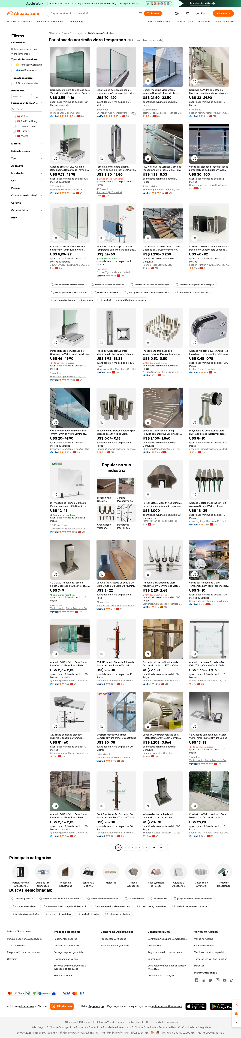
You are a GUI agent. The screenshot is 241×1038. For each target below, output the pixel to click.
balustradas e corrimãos (27, 914)
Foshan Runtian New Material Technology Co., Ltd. (209, 264)
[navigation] (26, 441)
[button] (140, 13)
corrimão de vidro (90, 914)
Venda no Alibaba (203, 938)
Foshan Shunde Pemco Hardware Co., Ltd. (117, 680)
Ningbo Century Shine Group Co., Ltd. (163, 371)
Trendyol (158, 1022)
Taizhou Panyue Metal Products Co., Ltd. (163, 112)
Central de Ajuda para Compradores (167, 938)
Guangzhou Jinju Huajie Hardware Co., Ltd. (209, 185)
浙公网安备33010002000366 (178, 1032)
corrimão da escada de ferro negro (151, 284)
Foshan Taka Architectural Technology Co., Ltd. (117, 605)
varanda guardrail (24, 898)
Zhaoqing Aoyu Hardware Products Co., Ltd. (209, 521)
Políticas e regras (63, 975)
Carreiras (12, 958)
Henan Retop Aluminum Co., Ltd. (68, 376)
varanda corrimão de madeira (109, 284)
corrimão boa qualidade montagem (197, 284)
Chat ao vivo (154, 945)
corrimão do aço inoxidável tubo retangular (124, 300)
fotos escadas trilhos (25, 906)
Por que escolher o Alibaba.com (24, 938)
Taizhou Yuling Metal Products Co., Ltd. (70, 608)
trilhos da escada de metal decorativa (62, 898)
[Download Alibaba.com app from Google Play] (222, 1006)
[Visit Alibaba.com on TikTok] (232, 980)
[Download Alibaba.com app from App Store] (196, 1006)
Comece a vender (204, 945)
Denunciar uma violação (160, 975)
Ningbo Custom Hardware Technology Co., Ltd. (117, 448)
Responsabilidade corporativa (23, 952)
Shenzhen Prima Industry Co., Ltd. (161, 448)
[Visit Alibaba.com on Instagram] (217, 980)
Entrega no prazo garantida (68, 952)
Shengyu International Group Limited (209, 601)
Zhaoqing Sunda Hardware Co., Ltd (208, 448)
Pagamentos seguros (65, 938)
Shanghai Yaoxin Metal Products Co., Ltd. (70, 753)
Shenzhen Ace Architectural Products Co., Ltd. (117, 112)
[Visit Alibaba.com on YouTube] (224, 980)
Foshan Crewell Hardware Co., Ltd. (208, 369)
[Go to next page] (168, 847)
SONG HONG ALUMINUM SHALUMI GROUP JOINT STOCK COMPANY (163, 521)
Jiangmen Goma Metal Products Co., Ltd (163, 603)
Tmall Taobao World (103, 1022)
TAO (148, 1022)
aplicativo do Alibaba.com (167, 1006)
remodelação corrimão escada (194, 292)
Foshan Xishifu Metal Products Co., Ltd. (209, 112)
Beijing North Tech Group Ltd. (66, 189)
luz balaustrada (136, 898)
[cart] (188, 14)
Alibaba (53, 33)
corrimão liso (160, 898)
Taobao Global (135, 1022)
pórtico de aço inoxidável (153, 906)
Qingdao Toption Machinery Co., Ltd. (116, 369)
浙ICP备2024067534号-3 (210, 1032)
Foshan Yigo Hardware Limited (113, 272)
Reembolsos (154, 958)
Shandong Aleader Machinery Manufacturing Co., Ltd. (163, 189)
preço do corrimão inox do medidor (194, 898)
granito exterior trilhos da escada (114, 906)
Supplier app (96, 1006)
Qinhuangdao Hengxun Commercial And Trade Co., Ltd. (70, 680)
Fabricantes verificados (113, 938)
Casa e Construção (72, 33)
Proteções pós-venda (66, 958)
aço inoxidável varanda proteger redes (74, 300)
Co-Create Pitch (16, 945)
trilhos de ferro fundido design (69, 284)
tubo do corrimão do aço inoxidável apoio (66, 906)
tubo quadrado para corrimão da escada (148, 292)
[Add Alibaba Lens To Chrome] (62, 1006)
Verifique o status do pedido (209, 952)
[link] (236, 1004)
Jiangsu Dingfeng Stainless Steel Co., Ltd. (70, 528)
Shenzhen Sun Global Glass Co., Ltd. (69, 448)
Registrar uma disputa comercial (165, 952)
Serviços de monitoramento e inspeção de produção (70, 967)
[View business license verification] (152, 1032)
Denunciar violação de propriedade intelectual (166, 967)
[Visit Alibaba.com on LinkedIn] (203, 980)
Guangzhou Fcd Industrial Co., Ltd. (208, 680)
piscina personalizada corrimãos (71, 292)
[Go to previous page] (111, 847)
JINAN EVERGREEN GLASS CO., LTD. (70, 264)
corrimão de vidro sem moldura (191, 906)
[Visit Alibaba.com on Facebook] (196, 980)
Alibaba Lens (26, 1006)
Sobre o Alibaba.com (19, 931)
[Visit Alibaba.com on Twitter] (210, 980)
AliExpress (70, 1022)
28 (160, 847)
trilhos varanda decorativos (104, 898)
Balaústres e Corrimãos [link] (101, 33)
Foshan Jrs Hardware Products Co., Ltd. (163, 680)
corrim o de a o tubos (60, 914)
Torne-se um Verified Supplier (210, 958)
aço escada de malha (107, 292)
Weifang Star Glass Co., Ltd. (65, 112)
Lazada (120, 1022)
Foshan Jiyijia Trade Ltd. (109, 192)
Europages (172, 1022)
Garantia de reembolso (66, 945)
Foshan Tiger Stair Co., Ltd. (157, 264)
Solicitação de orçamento (115, 945)
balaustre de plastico (119, 914)
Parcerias (199, 965)
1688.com (84, 1022)
